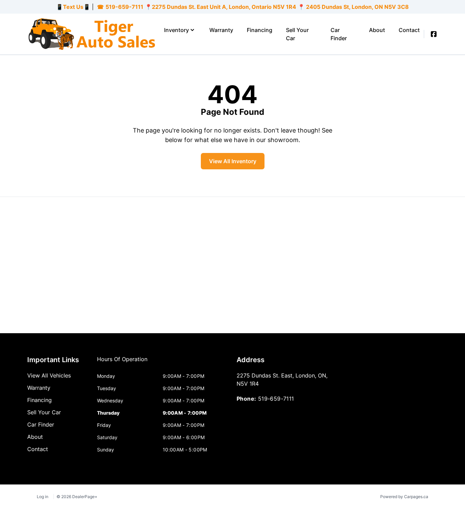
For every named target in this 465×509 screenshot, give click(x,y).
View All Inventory (232, 161)
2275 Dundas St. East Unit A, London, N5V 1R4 (224, 6)
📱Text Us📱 (73, 6)
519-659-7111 (124, 6)
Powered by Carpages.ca (404, 496)
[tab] (122, 362)
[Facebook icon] (434, 34)
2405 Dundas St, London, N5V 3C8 (357, 6)
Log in (42, 496)
